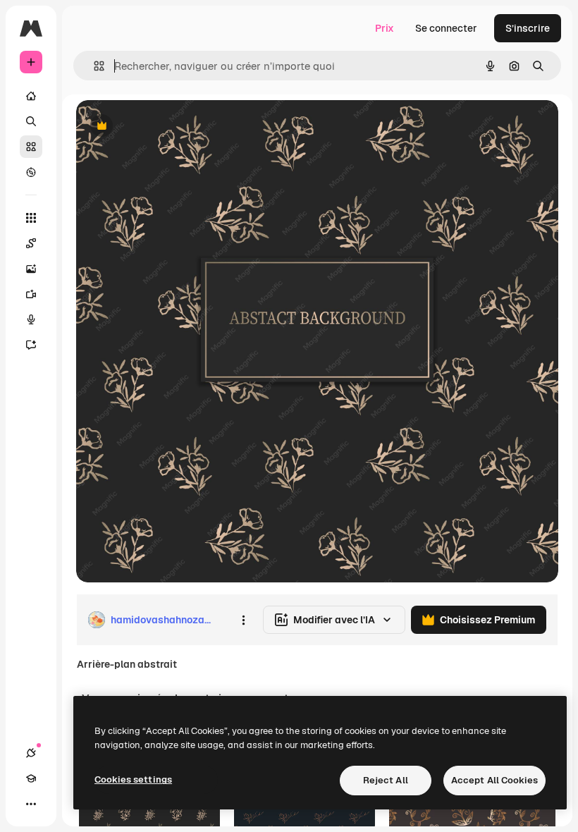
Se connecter (446, 28)
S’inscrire (527, 28)
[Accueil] (31, 96)
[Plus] (31, 804)
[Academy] (31, 778)
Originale (169, 126)
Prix (384, 28)
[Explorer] (31, 172)
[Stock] (31, 146)
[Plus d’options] (243, 620)
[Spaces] (31, 243)
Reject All (385, 780)
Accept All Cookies (494, 780)
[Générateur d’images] (31, 268)
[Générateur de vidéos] (31, 294)
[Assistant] (31, 345)
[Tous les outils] (31, 218)
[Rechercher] (31, 121)
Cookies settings (133, 779)
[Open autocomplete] (93, 66)
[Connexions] (31, 753)
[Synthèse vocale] (31, 319)
